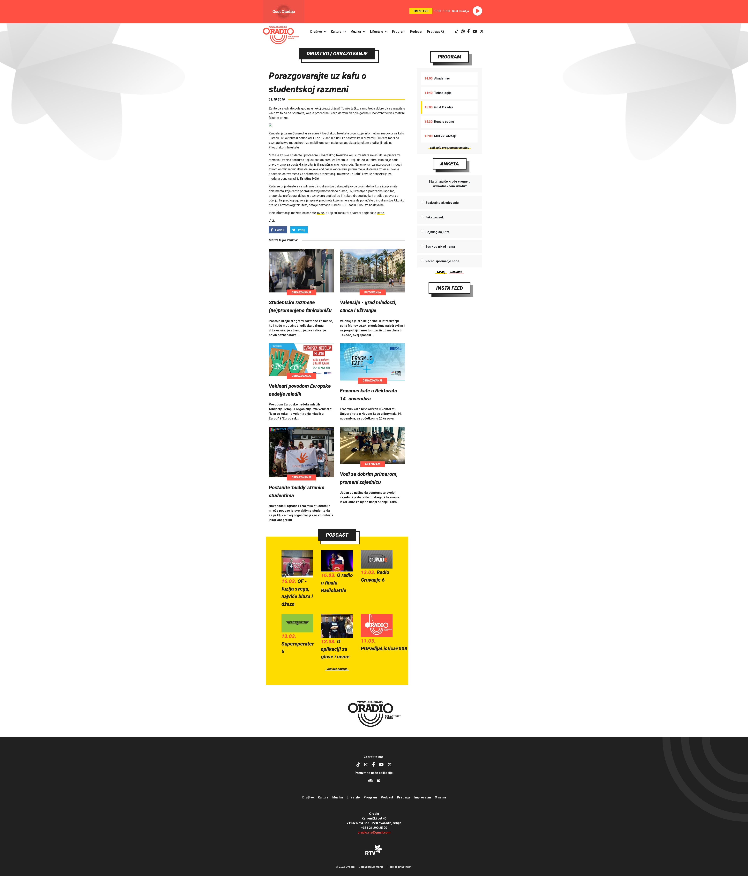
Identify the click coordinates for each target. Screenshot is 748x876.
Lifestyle (376, 32)
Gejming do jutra (437, 232)
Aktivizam (372, 464)
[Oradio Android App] (370, 781)
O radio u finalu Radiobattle (337, 582)
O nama (440, 797)
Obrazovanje (301, 292)
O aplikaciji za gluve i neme (335, 649)
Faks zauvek (434, 217)
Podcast (416, 32)
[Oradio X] (481, 32)
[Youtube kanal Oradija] (474, 32)
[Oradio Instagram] (463, 32)
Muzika (355, 32)
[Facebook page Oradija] (468, 32)
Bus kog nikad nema (440, 246)
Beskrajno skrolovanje (442, 203)
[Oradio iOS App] (378, 781)
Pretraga (434, 32)
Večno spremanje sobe (442, 261)
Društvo (316, 32)
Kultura (336, 32)
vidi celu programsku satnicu (449, 148)
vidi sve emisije (337, 669)
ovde (320, 213)
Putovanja (372, 292)
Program (398, 32)
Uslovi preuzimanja (371, 866)
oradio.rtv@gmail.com (374, 832)
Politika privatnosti (399, 866)
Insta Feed (449, 288)
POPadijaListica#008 (384, 648)
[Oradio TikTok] (456, 32)
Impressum (422, 797)
